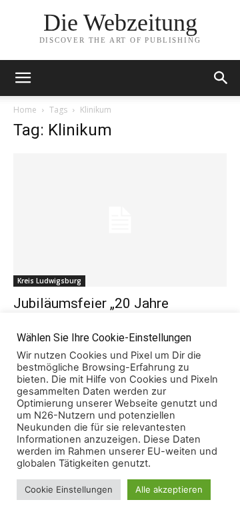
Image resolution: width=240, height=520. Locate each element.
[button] (221, 78)
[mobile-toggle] (22, 78)
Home (25, 109)
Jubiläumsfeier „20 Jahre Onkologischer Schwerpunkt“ (101, 311)
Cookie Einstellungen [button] (69, 489)
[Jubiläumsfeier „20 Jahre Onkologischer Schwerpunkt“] (120, 220)
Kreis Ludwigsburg (49, 280)
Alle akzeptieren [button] (169, 489)
